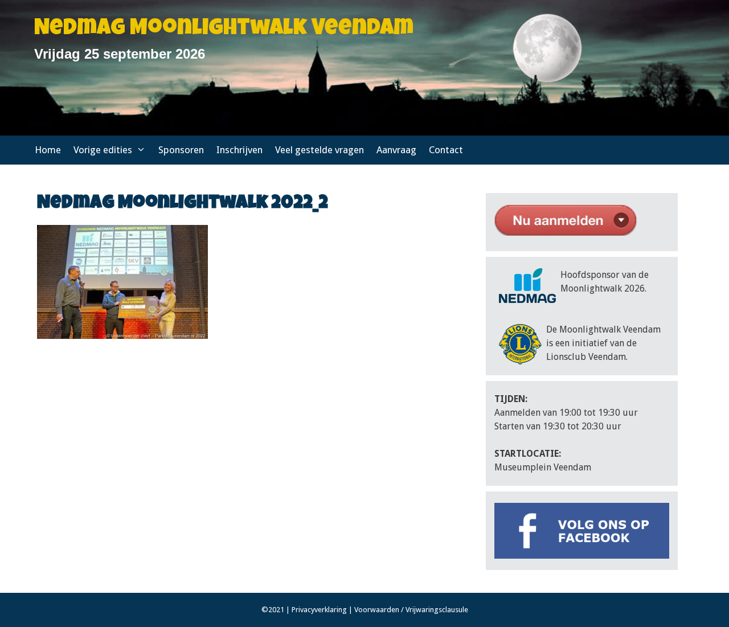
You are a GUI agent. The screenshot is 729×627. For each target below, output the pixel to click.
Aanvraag (396, 149)
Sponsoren (181, 149)
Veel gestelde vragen (319, 149)
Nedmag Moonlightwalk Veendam (223, 30)
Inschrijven (239, 149)
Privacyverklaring (319, 609)
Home (48, 149)
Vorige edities (102, 149)
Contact (446, 149)
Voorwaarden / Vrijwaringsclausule (411, 609)
